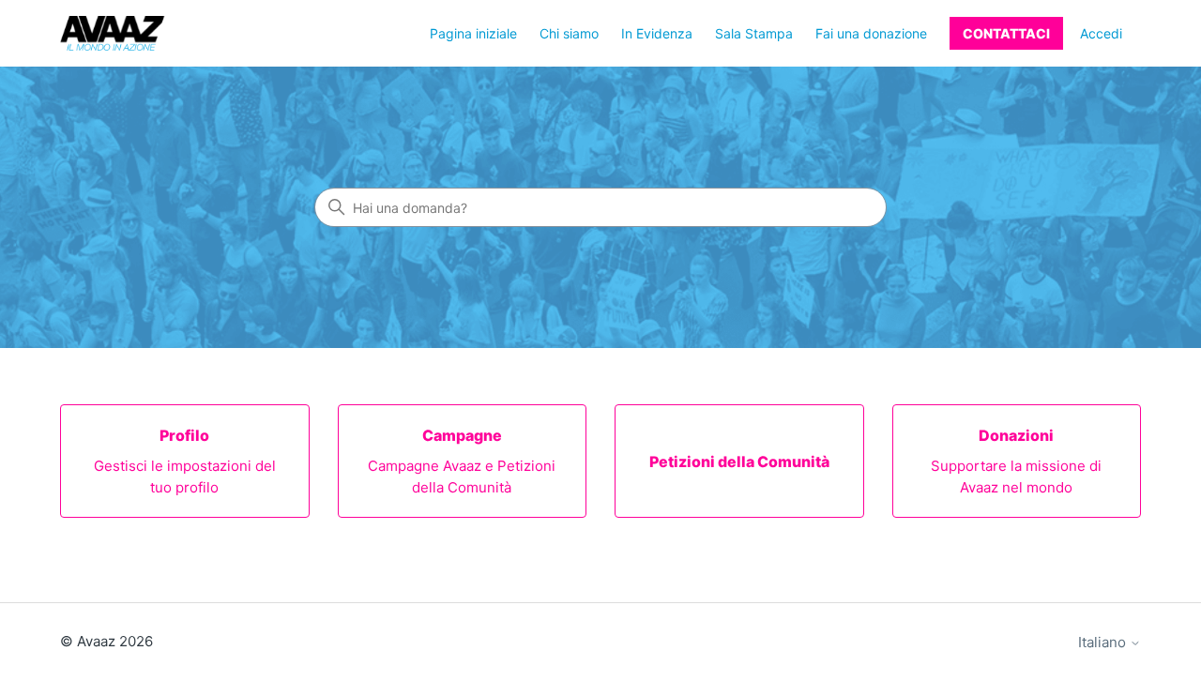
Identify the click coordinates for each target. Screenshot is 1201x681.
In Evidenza (656, 33)
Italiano (1104, 642)
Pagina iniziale (473, 33)
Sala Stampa (754, 33)
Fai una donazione (871, 33)
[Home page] (112, 33)
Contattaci (1006, 33)
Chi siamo (569, 33)
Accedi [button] (1101, 33)
